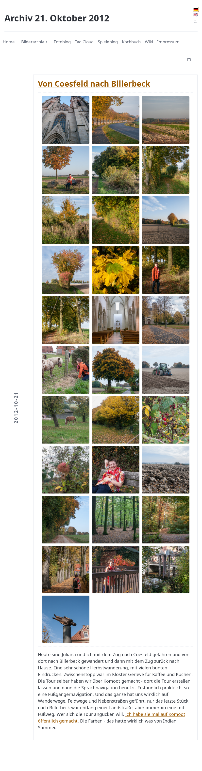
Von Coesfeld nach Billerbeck (94, 83)
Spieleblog (108, 42)
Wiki (149, 42)
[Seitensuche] (195, 21)
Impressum (168, 42)
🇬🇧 (195, 14)
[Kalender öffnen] (189, 59)
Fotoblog (62, 42)
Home (9, 42)
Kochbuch (131, 42)
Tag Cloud (84, 42)
